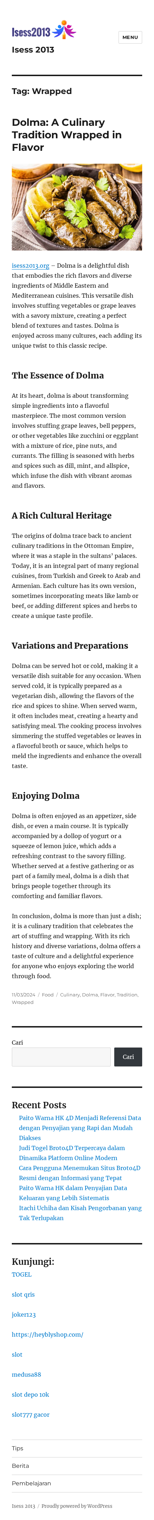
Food (48, 994)
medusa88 (26, 1374)
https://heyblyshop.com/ (47, 1334)
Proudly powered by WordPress (77, 1506)
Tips (17, 1448)
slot (17, 1354)
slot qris (23, 1294)
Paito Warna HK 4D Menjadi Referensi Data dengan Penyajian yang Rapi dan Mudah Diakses (80, 1128)
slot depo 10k (30, 1394)
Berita (20, 1465)
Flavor (107, 994)
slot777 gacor (30, 1414)
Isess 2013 (33, 50)
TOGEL (22, 1274)
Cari (17, 1042)
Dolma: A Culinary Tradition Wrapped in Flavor (67, 134)
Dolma (90, 994)
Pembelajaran (31, 1483)
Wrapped (23, 1002)
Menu (130, 37)
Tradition (127, 994)
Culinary (70, 994)
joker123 (24, 1314)
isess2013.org (30, 265)
